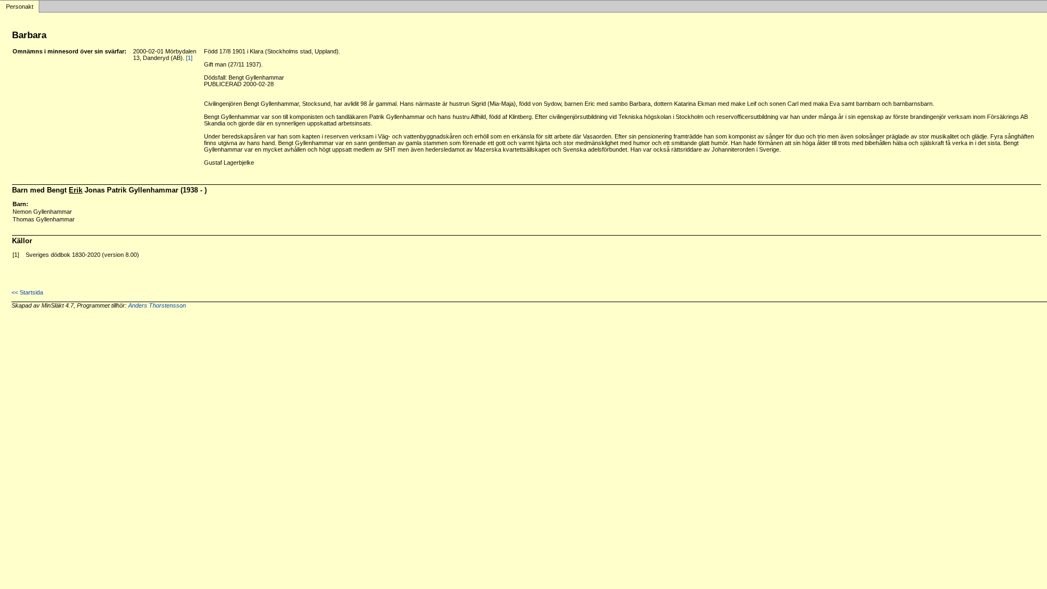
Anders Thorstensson (157, 305)
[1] (189, 58)
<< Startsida (27, 292)
